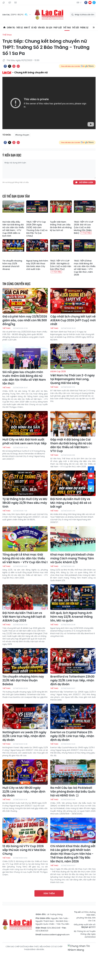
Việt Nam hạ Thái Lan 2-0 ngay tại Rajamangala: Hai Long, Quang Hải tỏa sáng (72, 377)
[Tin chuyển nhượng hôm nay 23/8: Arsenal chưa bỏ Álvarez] (13, 248)
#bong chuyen (22, 134)
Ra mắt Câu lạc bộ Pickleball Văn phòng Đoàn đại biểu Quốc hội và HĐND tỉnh (73, 791)
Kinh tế (27, 27)
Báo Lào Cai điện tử (49, 15)
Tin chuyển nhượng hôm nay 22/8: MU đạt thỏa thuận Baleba (23, 680)
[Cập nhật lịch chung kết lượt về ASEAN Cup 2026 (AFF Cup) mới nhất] (73, 300)
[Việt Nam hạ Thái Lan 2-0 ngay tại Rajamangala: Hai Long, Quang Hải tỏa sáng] (73, 356)
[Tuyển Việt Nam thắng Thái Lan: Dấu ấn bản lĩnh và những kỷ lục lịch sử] (61, 210)
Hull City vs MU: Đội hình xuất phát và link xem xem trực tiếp (24, 441)
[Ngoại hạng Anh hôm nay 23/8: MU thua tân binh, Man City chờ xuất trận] (37, 248)
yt (89, 2)
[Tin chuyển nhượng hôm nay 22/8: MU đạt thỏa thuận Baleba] (25, 661)
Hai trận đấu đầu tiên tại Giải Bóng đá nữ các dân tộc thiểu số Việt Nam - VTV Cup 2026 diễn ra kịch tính (13, 229)
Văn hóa (41, 27)
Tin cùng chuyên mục (16, 283)
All (94, 27)
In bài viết (13, 66)
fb (85, 2)
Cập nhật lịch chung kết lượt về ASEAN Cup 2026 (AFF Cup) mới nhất (73, 320)
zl (94, 2)
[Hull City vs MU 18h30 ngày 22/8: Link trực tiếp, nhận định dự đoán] (25, 772)
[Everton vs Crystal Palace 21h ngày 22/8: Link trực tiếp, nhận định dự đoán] (73, 716)
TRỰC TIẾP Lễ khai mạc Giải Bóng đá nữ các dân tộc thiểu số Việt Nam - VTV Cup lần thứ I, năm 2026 (84, 267)
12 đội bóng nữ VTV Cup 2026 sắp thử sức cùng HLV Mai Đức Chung (24, 850)
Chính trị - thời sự (15, 27)
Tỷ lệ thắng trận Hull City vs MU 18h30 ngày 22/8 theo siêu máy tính (24, 503)
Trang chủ (4, 27)
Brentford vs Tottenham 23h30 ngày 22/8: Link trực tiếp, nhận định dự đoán (72, 680)
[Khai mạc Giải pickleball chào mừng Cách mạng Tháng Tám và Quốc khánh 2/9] (73, 539)
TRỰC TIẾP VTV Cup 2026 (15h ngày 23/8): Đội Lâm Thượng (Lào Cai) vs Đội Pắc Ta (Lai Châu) (36, 229)
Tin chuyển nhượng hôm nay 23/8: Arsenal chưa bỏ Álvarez (12, 265)
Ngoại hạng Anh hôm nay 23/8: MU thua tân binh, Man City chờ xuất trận (37, 265)
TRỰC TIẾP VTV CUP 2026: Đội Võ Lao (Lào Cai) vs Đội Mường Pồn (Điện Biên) (83, 228)
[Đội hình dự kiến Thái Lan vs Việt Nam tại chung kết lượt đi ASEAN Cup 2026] (25, 597)
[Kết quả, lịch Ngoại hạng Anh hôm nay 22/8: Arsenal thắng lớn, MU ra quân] (73, 597)
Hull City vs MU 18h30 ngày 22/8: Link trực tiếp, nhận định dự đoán (23, 791)
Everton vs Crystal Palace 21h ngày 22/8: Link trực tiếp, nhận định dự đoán (72, 736)
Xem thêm (49, 893)
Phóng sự (84, 27)
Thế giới (75, 27)
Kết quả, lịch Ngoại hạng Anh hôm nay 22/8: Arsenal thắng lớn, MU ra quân (71, 617)
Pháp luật (57, 27)
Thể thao (67, 27)
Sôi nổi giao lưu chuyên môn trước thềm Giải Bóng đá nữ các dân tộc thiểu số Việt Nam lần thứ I (24, 377)
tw (91, 488)
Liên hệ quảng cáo (15, 2)
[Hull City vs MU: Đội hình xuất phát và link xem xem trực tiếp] (25, 423)
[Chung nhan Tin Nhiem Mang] (82, 948)
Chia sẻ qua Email (18, 66)
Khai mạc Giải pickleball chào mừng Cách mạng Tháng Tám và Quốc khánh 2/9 (72, 558)
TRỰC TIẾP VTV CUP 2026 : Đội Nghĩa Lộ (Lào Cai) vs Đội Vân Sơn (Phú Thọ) (60, 265)
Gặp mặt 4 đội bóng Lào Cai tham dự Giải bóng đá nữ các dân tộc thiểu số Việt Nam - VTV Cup (71, 445)
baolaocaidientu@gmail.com (56, 934)
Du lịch (49, 27)
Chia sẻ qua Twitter (9, 66)
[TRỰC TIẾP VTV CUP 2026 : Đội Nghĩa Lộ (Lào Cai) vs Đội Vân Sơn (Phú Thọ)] (61, 248)
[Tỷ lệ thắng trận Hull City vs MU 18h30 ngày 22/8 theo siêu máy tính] (25, 483)
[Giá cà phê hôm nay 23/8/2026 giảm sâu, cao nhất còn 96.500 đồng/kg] (25, 300)
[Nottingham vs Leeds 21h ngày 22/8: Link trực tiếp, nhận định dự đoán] (25, 716)
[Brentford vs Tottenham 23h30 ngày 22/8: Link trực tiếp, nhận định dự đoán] (73, 661)
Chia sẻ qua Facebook (5, 66)
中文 (81, 2)
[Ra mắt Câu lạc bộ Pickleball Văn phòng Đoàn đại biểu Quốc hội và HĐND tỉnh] (73, 772)
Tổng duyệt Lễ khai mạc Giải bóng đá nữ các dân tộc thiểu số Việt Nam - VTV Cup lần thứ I (25, 558)
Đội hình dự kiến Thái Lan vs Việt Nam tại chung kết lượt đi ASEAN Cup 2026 (23, 617)
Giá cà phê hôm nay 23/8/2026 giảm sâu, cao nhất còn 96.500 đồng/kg (24, 320)
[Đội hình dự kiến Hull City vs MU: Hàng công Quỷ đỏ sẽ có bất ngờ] (73, 483)
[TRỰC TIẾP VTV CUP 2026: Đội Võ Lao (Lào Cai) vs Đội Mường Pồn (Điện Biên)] (85, 210)
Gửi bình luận (86, 182)
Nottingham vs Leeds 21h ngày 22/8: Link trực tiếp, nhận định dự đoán (24, 736)
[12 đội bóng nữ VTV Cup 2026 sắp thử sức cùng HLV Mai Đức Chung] (25, 830)
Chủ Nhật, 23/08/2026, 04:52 (4, 2)
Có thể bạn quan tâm (16, 196)
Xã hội (34, 27)
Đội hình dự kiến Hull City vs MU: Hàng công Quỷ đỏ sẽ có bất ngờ (70, 503)
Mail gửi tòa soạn (10, 2)
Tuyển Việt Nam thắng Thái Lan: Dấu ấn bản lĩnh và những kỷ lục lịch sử (61, 226)
